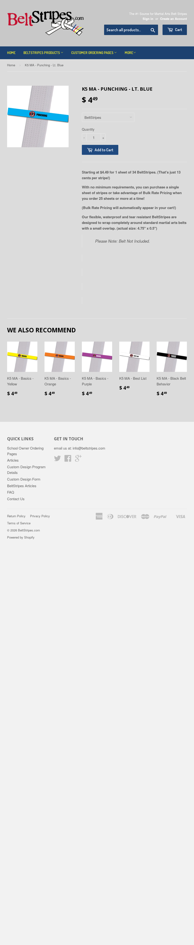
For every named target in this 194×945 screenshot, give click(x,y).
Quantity (88, 129)
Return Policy (16, 516)
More (129, 52)
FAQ (10, 492)
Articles (13, 460)
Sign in (148, 19)
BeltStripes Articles (21, 485)
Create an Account (173, 19)
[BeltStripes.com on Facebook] (67, 459)
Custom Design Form (23, 479)
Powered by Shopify (21, 537)
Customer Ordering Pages (92, 52)
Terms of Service (19, 523)
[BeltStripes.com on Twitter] (57, 459)
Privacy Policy (40, 516)
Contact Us (16, 498)
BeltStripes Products (42, 52)
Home (11, 52)
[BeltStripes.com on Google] (78, 459)
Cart (178, 29)
